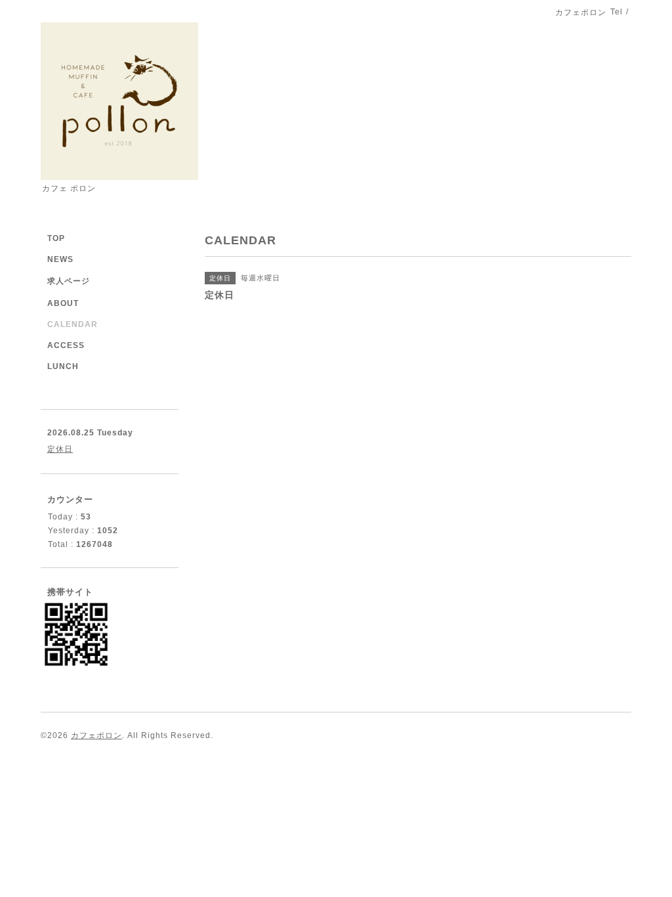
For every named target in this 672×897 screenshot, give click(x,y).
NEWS (60, 259)
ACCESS (66, 345)
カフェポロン (96, 735)
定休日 (60, 449)
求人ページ (68, 281)
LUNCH (63, 366)
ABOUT (63, 303)
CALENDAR (72, 324)
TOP (56, 238)
